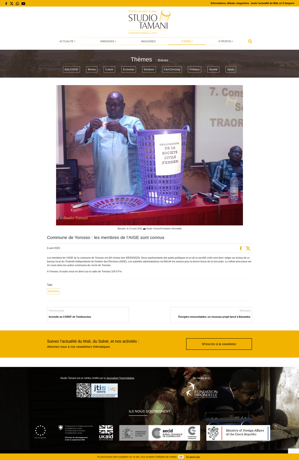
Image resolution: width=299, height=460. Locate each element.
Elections (149, 69)
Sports (230, 69)
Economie (128, 69)
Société (213, 69)
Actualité (66, 41)
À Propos (224, 41)
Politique (194, 69)
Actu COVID (71, 69)
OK (181, 456)
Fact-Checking (172, 69)
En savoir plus (193, 456)
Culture (109, 69)
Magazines (148, 41)
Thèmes (186, 41)
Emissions (107, 41)
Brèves (92, 69)
